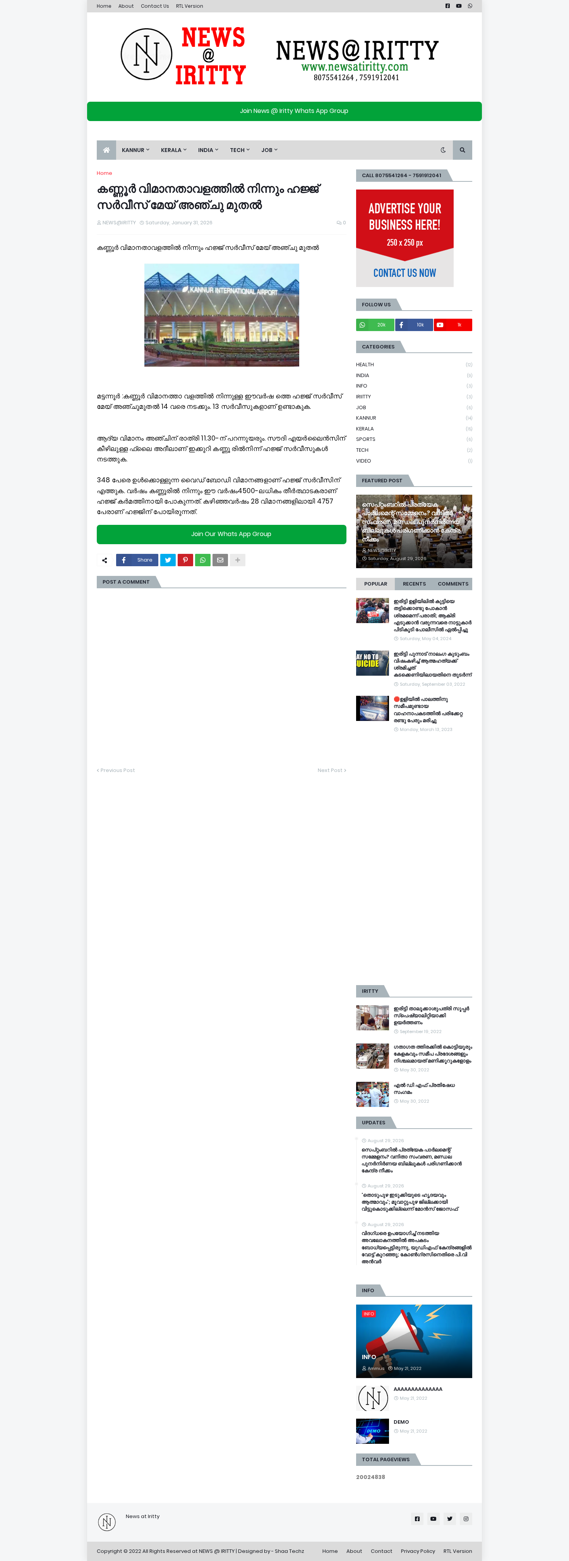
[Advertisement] (414, 859)
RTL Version (189, 6)
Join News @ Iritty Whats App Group (294, 110)
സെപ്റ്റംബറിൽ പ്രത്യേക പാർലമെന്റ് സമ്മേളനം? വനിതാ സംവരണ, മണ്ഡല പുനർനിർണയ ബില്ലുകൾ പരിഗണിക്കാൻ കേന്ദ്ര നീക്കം (411, 522)
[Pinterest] (185, 560)
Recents (414, 584)
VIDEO (414, 461)
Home (104, 6)
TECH (414, 450)
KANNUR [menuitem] (133, 150)
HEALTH (414, 364)
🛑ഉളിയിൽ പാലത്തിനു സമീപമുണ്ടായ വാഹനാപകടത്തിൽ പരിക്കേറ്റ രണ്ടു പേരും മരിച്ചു (428, 710)
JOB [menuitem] (267, 150)
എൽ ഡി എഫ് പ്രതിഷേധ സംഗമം (424, 1089)
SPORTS (414, 439)
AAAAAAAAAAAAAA (418, 1389)
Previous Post (118, 770)
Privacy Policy (418, 1551)
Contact (381, 1551)
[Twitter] (168, 560)
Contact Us (155, 6)
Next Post (330, 770)
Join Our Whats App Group (231, 534)
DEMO (401, 1422)
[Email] (220, 560)
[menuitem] (106, 150)
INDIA (414, 375)
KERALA (414, 428)
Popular (375, 584)
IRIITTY (414, 396)
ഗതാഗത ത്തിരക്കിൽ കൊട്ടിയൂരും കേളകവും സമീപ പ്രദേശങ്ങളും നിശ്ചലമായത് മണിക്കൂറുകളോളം (433, 1054)
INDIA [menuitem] (205, 150)
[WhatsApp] (203, 560)
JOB (414, 407)
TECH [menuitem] (237, 150)
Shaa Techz (289, 1551)
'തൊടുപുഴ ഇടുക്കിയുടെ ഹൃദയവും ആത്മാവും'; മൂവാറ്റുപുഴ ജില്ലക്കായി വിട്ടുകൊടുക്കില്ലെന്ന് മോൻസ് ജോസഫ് (410, 1202)
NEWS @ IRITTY (217, 1551)
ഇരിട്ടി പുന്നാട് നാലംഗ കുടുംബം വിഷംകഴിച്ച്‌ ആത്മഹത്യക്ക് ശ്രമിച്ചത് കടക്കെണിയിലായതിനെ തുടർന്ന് (432, 665)
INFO (414, 385)
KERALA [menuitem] (171, 150)
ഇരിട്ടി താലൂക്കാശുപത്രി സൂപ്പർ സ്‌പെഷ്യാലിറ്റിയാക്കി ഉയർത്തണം (431, 1015)
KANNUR (414, 418)
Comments (453, 584)
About (126, 6)
